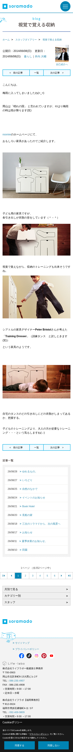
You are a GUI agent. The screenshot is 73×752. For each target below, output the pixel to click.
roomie (7, 134)
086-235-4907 (17, 680)
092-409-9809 (17, 712)
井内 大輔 (40, 56)
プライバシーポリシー (27, 649)
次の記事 (55, 72)
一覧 (36, 72)
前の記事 (18, 72)
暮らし (28, 56)
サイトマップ (22, 643)
